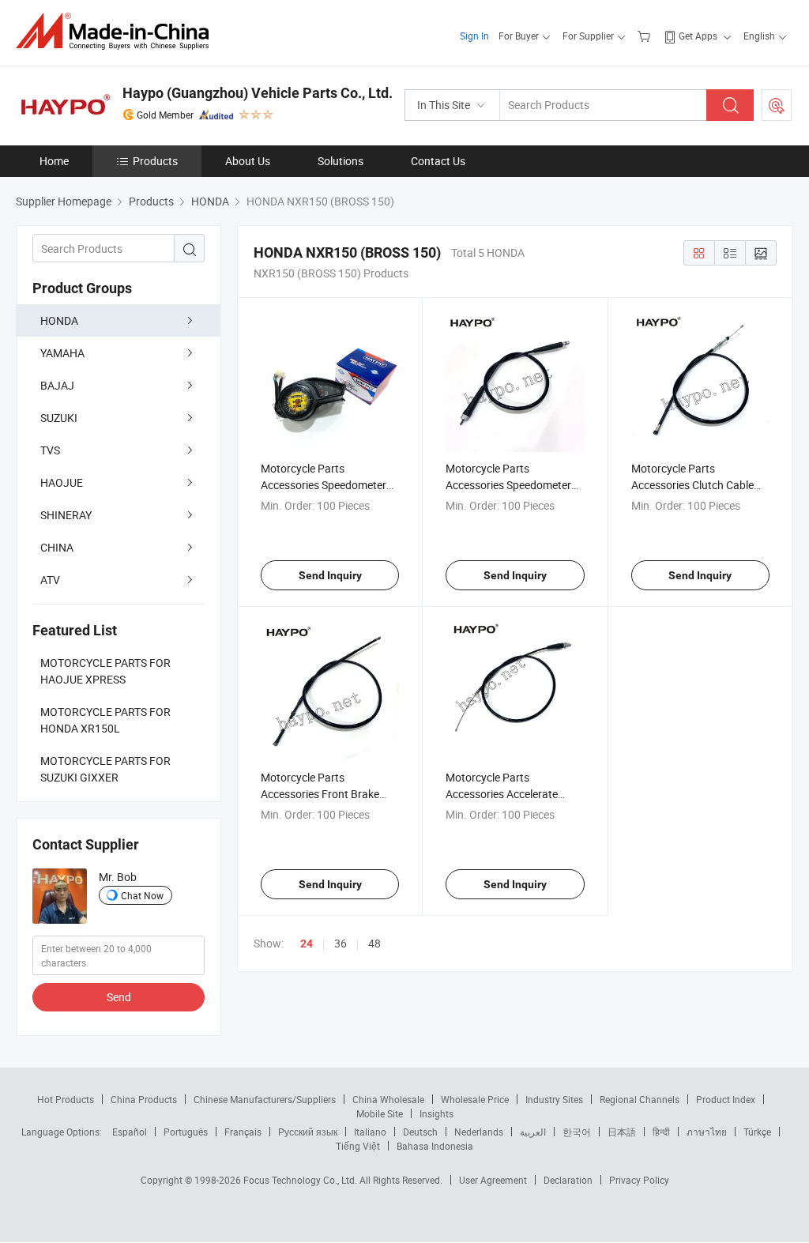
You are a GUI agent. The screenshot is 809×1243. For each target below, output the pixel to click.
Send (119, 996)
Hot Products (65, 1099)
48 (374, 943)
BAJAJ (57, 385)
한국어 (577, 1131)
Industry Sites (554, 1099)
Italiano (370, 1131)
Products (155, 160)
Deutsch (420, 1131)
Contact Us (438, 160)
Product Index (725, 1099)
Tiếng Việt (358, 1145)
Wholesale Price (475, 1099)
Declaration (568, 1179)
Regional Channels (639, 1099)
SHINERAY (66, 514)
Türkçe (757, 1131)
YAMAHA (62, 352)
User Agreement (493, 1179)
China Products (144, 1099)
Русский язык (307, 1131)
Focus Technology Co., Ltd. (301, 1179)
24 (306, 943)
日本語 (622, 1131)
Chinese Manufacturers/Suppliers (265, 1099)
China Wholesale (388, 1099)
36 (340, 943)
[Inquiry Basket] (646, 35)
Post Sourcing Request (777, 105)
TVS (50, 450)
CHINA (56, 547)
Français (243, 1131)
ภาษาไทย (707, 1131)
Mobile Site (379, 1113)
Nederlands (478, 1131)
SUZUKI (58, 417)
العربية (533, 1131)
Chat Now (142, 895)
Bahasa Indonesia (435, 1145)
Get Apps (698, 35)
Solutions (340, 160)
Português (186, 1131)
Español (129, 1131)
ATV (50, 579)
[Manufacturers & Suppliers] (117, 31)
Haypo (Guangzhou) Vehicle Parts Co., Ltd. (257, 93)
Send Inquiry (330, 575)
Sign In (474, 35)
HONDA (59, 320)
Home (54, 160)
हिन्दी (661, 1131)
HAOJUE (61, 482)
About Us (247, 160)
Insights (436, 1113)
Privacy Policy (639, 1179)
